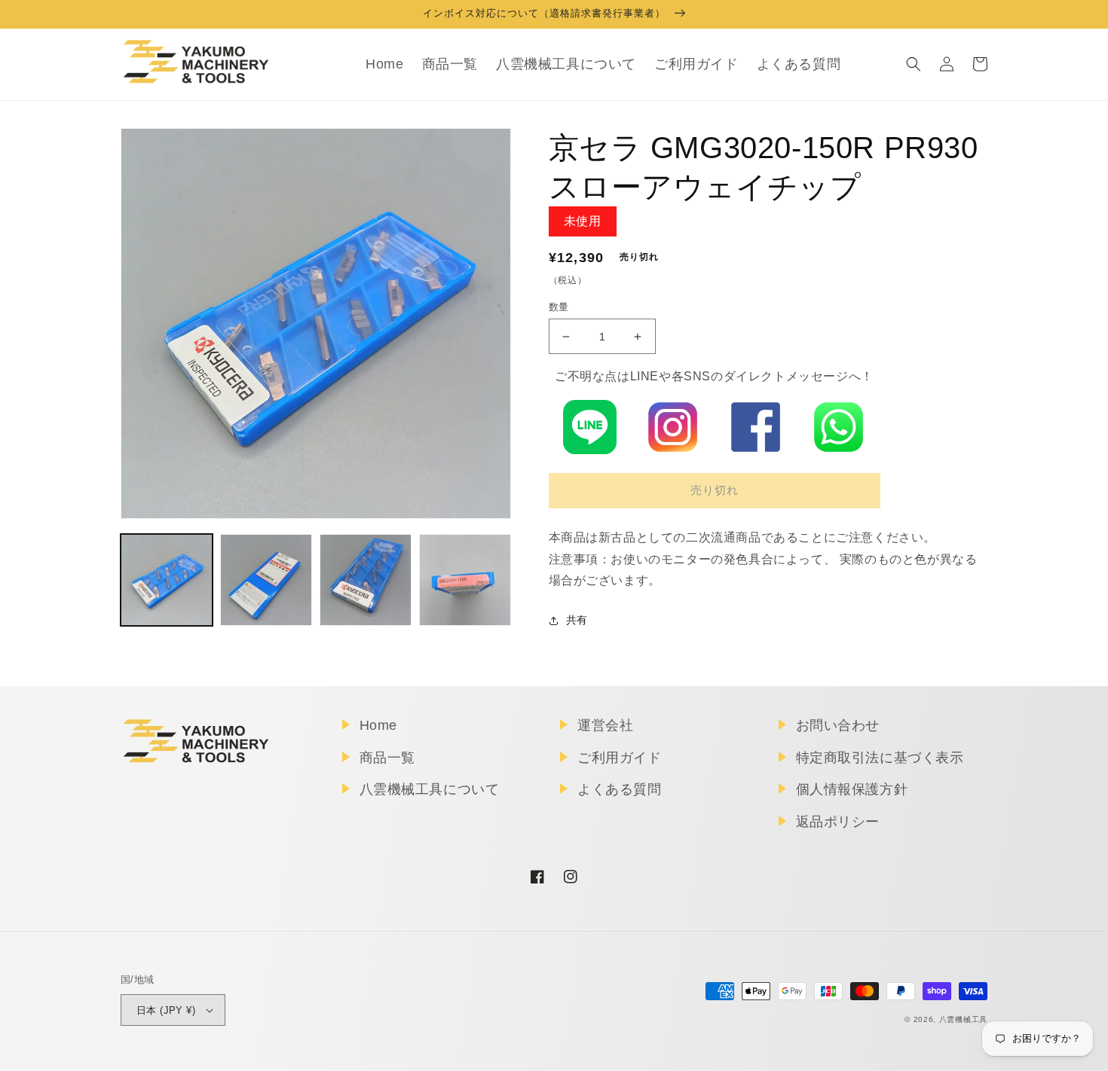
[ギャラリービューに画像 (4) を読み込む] (465, 580)
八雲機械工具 (963, 1019)
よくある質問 (619, 789)
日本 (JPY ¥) (165, 1010)
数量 (559, 307)
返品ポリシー (838, 821)
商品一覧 (387, 757)
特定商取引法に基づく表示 (880, 757)
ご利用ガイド (619, 757)
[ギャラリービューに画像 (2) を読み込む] (266, 580)
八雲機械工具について (430, 789)
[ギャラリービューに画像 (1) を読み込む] (167, 580)
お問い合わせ (838, 725)
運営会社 (605, 725)
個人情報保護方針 (852, 789)
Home (378, 725)
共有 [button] (577, 620)
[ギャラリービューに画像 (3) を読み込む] (366, 580)
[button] (913, 64)
